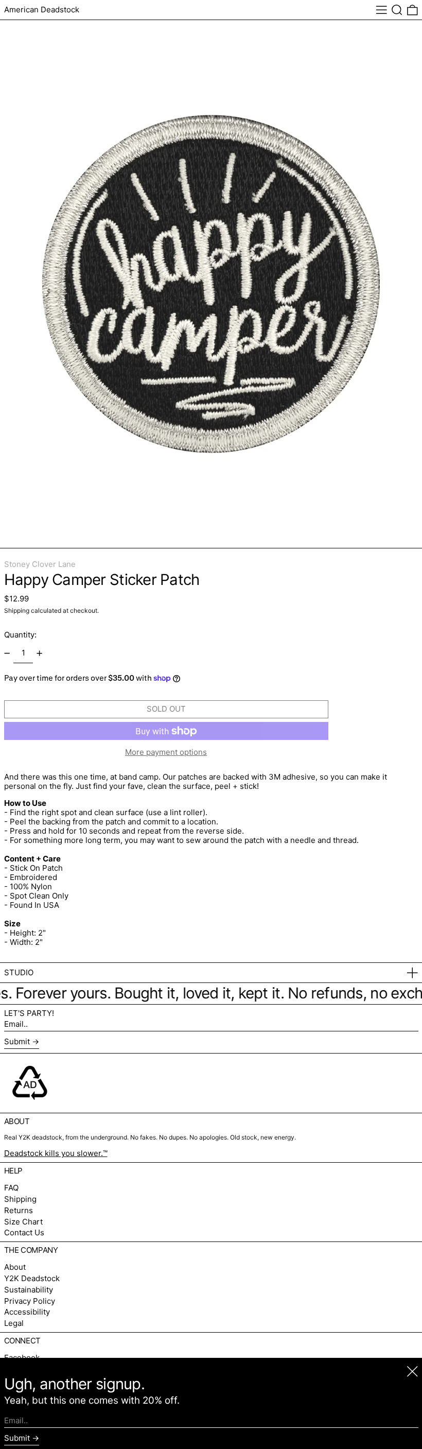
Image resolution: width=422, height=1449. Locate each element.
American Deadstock (41, 9)
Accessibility (27, 1312)
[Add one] (39, 653)
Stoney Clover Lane (40, 564)
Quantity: (20, 635)
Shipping (16, 610)
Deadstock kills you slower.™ (56, 1153)
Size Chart (23, 1222)
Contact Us (24, 1232)
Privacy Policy (29, 1301)
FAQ (11, 1188)
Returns (18, 1210)
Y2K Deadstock (32, 1278)
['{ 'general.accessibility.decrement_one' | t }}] (6, 653)
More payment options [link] (166, 752)
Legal (14, 1323)
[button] (397, 10)
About (15, 1267)
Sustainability (28, 1290)
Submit (17, 1041)
